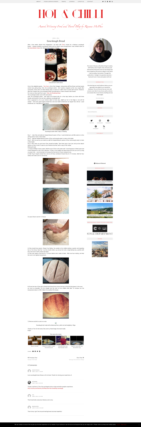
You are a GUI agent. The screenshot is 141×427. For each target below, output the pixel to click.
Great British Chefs (35, 48)
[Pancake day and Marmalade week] (63, 340)
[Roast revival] (35, 340)
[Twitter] (103, 1)
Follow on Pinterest (100, 163)
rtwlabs (34, 381)
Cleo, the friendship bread (53, 93)
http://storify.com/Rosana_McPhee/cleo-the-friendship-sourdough (45, 388)
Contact (90, 1)
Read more (123, 424)
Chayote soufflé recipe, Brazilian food (48, 346)
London (72, 1)
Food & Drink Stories (51, 1)
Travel (64, 1)
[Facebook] (110, 1)
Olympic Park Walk (32, 358)
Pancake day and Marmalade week (62, 346)
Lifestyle (81, 1)
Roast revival (34, 346)
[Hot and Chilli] (70, 18)
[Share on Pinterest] (40, 351)
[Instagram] (105, 1)
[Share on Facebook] (35, 351)
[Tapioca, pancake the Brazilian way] (77, 340)
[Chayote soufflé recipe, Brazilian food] (49, 340)
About (38, 1)
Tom (63, 44)
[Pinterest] (107, 1)
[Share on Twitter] (37, 351)
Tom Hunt (46, 86)
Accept (118, 424)
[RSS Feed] (112, 1)
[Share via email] (33, 351)
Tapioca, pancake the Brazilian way (77, 346)
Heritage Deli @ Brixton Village (76, 358)
